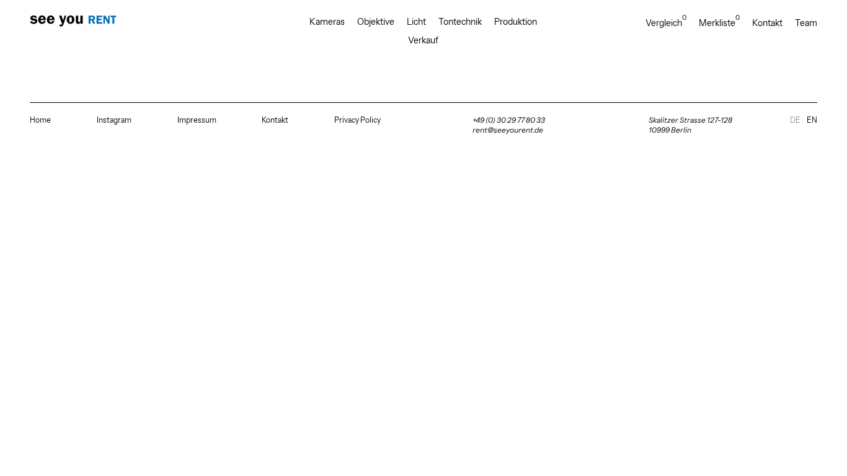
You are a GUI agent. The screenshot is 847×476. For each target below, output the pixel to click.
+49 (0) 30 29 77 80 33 (508, 120)
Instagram (114, 120)
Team (806, 23)
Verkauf (423, 40)
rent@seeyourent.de (507, 129)
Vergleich (665, 23)
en (812, 120)
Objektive (375, 21)
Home (40, 120)
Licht (416, 21)
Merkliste (719, 23)
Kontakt (767, 23)
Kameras (327, 21)
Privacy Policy (357, 120)
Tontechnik (460, 21)
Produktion (515, 21)
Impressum (196, 120)
